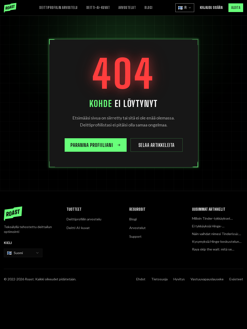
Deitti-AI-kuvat (98, 8)
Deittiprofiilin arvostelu (58, 8)
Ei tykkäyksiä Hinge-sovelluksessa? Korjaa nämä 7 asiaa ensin (214, 226)
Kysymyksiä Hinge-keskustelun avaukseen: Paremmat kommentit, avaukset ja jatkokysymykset (217, 241)
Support (135, 236)
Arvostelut (127, 8)
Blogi (148, 8)
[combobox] (23, 253)
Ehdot (140, 279)
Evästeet (236, 279)
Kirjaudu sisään (211, 8)
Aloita (235, 8)
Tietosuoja (159, 279)
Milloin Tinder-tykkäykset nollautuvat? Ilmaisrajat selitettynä (211, 218)
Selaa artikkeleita (156, 145)
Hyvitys (179, 279)
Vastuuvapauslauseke (207, 279)
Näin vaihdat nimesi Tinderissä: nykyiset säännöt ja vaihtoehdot (216, 234)
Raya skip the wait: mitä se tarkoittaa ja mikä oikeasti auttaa (216, 249)
